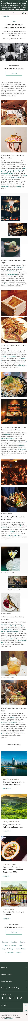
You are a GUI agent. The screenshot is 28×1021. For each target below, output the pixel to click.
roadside (7, 434)
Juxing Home (15, 177)
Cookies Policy (9, 1018)
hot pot (19, 186)
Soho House (8, 629)
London (3, 624)
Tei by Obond (18, 267)
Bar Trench (12, 356)
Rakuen (17, 172)
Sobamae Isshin (21, 365)
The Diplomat (19, 170)
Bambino (13, 723)
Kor (5, 284)
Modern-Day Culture (7, 438)
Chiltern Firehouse (15, 626)
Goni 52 (21, 362)
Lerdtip (21, 445)
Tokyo (4, 356)
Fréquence (4, 723)
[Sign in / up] (26, 13)
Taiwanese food (12, 274)
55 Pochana (21, 449)
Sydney (12, 531)
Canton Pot (4, 186)
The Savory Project (7, 172)
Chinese (24, 175)
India (5, 1005)
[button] (26, 1014)
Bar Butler (10, 170)
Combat (12, 717)
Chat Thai (17, 535)
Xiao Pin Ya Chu (11, 271)
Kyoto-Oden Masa (6, 173)
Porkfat (8, 535)
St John (13, 639)
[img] (26, 1)
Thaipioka (22, 442)
